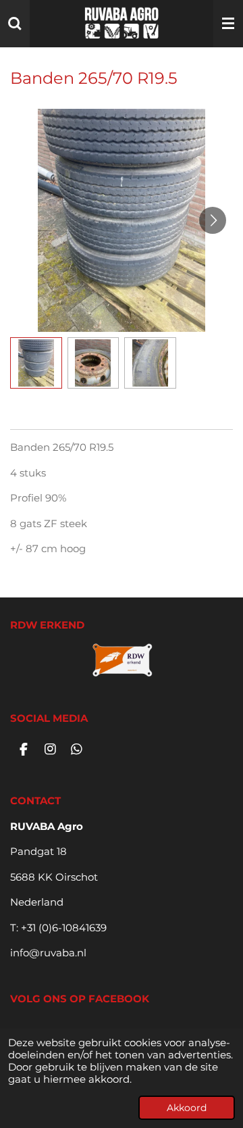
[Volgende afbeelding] (212, 220)
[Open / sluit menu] (228, 23)
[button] (36, 363)
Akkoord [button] (187, 1107)
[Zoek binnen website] (15, 23)
